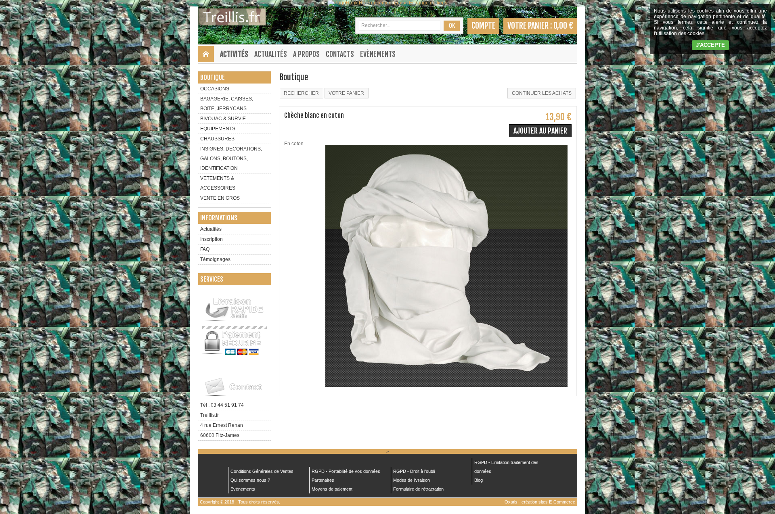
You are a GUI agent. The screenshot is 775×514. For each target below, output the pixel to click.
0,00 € (563, 26)
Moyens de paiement (332, 489)
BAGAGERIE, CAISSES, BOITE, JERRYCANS (226, 103)
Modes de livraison (411, 480)
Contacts (340, 54)
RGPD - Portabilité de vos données (346, 471)
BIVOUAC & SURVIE (223, 118)
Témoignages (215, 259)
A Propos (306, 54)
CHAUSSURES (217, 139)
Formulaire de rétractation (418, 489)
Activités (234, 54)
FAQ (204, 249)
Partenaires (323, 480)
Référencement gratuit (383, 3)
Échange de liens (428, 3)
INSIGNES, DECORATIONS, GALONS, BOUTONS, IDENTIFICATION (231, 158)
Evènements (378, 54)
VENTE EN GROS (220, 198)
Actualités (270, 54)
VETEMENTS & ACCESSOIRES (217, 183)
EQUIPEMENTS (217, 129)
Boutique (212, 77)
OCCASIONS (214, 89)
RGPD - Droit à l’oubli (414, 471)
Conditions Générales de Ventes (261, 471)
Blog (478, 480)
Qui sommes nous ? (250, 480)
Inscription (211, 239)
